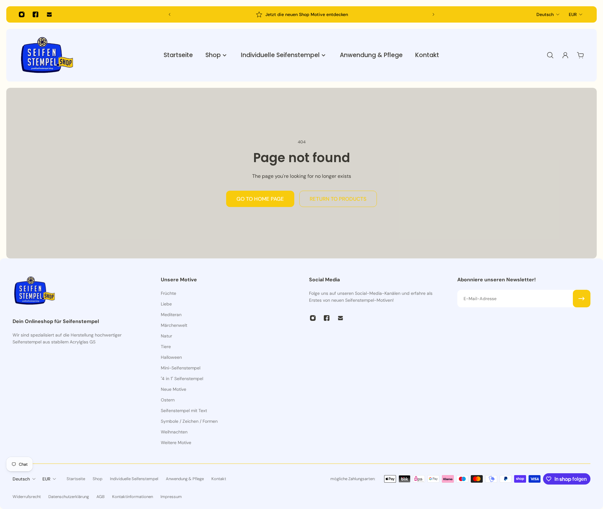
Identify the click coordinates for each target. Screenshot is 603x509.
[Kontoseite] (565, 55)
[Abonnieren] (581, 298)
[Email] (49, 14)
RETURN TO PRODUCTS (338, 198)
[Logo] (47, 55)
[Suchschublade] (550, 55)
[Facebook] (35, 14)
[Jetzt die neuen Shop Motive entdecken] (301, 14)
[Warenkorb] (580, 55)
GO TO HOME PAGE (260, 198)
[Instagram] (22, 14)
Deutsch (545, 14)
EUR (573, 14)
